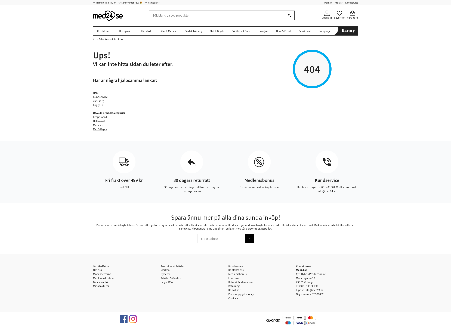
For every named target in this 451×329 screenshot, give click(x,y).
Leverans (233, 278)
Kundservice (351, 2)
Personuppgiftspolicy (241, 294)
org (102, 101)
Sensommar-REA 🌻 (131, 2)
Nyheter (165, 274)
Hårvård (146, 31)
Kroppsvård (126, 31)
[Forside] (94, 39)
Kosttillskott (104, 31)
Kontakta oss (236, 270)
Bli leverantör (101, 282)
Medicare (98, 125)
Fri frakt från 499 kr (105, 2)
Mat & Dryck (217, 31)
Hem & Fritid (283, 31)
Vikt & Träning (194, 31)
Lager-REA (167, 282)
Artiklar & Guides (171, 278)
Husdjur (263, 31)
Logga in (98, 105)
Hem (95, 93)
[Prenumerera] (249, 238)
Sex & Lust (305, 31)
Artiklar (338, 2)
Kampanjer (153, 2)
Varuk (96, 101)
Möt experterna (102, 274)
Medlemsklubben (103, 278)
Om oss (97, 270)
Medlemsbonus (237, 274)
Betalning (234, 286)
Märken (328, 2)
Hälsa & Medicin (168, 31)
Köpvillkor (234, 290)
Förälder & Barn (241, 31)
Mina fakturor (101, 286)
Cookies (233, 298)
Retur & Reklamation (240, 282)
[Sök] (289, 15)
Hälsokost (99, 121)
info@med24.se (314, 290)
